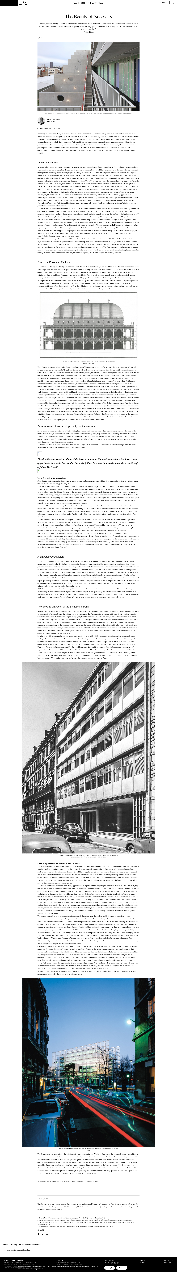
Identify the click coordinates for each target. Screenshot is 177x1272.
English (167, 1263)
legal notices (39, 1269)
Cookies (142, 1262)
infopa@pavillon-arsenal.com (68, 1262)
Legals (142, 1260)
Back (40, 38)
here (29, 1250)
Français (168, 1260)
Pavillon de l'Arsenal (88, 3)
